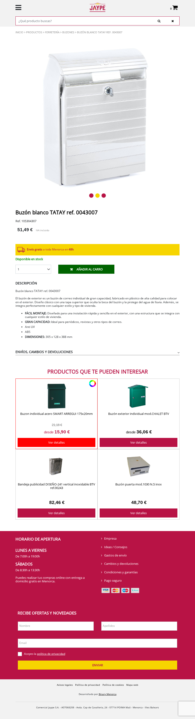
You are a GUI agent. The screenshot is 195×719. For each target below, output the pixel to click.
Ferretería (52, 32)
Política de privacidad (87, 684)
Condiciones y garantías (121, 572)
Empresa (110, 538)
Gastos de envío (115, 555)
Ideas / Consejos (115, 547)
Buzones (68, 32)
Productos (34, 32)
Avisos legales (65, 684)
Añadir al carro (90, 269)
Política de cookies (113, 684)
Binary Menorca (108, 694)
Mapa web (132, 684)
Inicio (19, 32)
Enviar (97, 665)
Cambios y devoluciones (121, 563)
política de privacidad (51, 654)
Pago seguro (113, 580)
